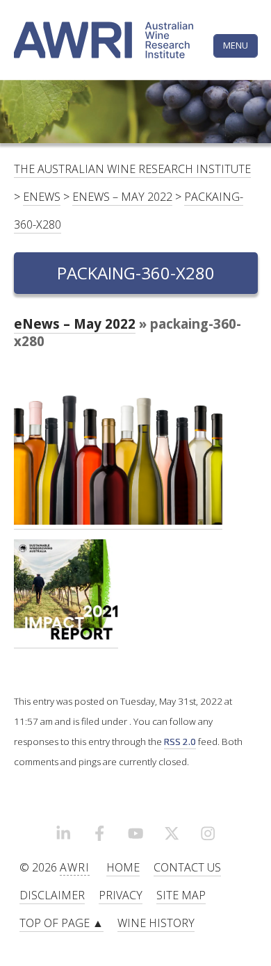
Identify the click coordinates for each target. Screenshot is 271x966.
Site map (181, 895)
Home (123, 867)
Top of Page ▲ (61, 923)
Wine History (156, 923)
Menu (235, 45)
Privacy (120, 895)
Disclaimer (52, 895)
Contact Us (187, 867)
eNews (41, 196)
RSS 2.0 (180, 741)
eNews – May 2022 (122, 196)
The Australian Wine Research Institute (132, 169)
